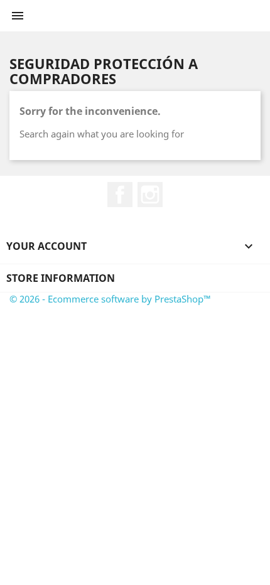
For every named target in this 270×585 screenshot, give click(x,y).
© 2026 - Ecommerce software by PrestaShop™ (110, 298)
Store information (60, 278)
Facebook (119, 194)
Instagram (150, 194)
